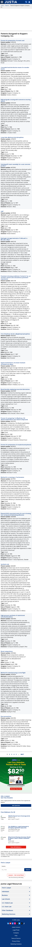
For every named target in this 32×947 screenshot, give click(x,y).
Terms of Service (16, 938)
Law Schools (6, 899)
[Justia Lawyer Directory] (24, 923)
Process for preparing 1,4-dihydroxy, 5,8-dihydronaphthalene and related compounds (14, 418)
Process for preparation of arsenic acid (12, 40)
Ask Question (16, 805)
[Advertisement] (16, 19)
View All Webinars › (16, 847)
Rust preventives (6, 716)
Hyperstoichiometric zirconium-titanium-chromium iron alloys (13, 363)
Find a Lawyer (5, 862)
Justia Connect (16, 927)
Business (5, 895)
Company (16, 932)
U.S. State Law (6, 906)
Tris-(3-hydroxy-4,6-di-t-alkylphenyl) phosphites (15, 334)
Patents (7, 5)
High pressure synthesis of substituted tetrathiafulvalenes (13, 616)
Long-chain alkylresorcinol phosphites (12, 137)
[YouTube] (10, 923)
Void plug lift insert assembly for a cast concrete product (15, 165)
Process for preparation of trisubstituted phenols (16, 445)
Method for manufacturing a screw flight (13, 673)
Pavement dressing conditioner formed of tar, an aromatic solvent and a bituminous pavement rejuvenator (16, 277)
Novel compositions (7, 651)
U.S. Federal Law (7, 903)
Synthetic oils (5, 564)
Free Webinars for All (8, 812)
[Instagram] (15, 923)
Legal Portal (16, 930)
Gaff (2, 211)
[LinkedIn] (8, 923)
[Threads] (17, 923)
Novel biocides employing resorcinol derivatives (15, 389)
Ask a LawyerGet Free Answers (7, 797)
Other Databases (7, 910)
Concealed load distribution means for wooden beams (15, 68)
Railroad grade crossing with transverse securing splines (15, 100)
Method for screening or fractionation (12, 477)
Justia (2, 5)
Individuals (5, 891)
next (22, 754)
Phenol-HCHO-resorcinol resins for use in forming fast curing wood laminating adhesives (16, 514)
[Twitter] (22, 923)
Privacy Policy (16, 941)
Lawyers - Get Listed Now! (16, 875)
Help (16, 935)
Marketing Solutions (8, 914)
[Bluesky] (19, 923)
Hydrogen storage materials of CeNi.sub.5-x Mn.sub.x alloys (14, 239)
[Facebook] (13, 923)
